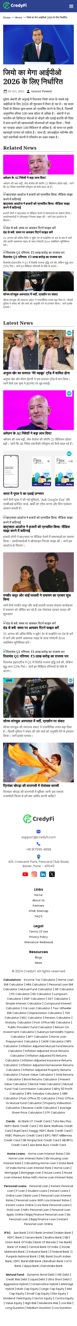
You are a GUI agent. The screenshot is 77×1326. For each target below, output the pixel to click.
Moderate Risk (48, 1303)
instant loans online (20, 1205)
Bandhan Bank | (55, 1261)
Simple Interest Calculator (24, 1003)
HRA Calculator (36, 984)
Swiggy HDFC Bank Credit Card (50, 1131)
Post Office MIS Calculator (52, 1022)
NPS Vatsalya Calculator (43, 1094)
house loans (53, 1173)
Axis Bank (20, 1233)
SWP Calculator (34, 999)
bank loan (31, 1196)
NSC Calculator (32, 1018)
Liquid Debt (37, 1279)
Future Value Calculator (37, 1075)
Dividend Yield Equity (17, 1298)
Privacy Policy (38, 937)
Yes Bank (64, 1242)
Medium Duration (39, 1308)
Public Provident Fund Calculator (30, 1027)
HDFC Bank (14, 1237)
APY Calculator (38, 1037)
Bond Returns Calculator (40, 1079)
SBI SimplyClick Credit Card (41, 1140)
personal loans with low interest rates (42, 1200)
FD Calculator (20, 994)
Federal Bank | (61, 1252)
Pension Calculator (58, 1018)
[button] (71, 6)
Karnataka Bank (52, 1266)
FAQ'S (38, 916)
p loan (21, 1191)
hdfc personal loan (36, 1210)
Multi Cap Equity (28, 1289)
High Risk (31, 1303)
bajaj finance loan (44, 1219)
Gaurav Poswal (41, 91)
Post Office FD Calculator (38, 1098)
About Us (38, 900)
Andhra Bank (53, 1237)
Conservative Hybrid (44, 1284)
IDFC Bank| (21, 1261)
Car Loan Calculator (36, 1008)
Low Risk (66, 1303)
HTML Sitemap (38, 911)
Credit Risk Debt (16, 1279)
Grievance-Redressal (38, 942)
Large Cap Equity (52, 1289)
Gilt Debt (63, 1275)
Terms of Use (38, 932)
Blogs (38, 957)
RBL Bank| (47, 1256)
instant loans (59, 1191)
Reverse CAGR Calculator (40, 1108)
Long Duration (15, 1308)
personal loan (39, 1186)
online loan (14, 1196)
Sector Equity (43, 1298)
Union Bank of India (19, 1242)
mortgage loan (31, 1173)
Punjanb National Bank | (22, 1256)
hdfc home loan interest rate (52, 1177)
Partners (38, 906)
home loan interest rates (46, 1154)
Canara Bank (33, 1237)
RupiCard (20, 1131)
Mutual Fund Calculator (36, 989)
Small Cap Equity (38, 1294)
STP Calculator (55, 1113)
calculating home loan (40, 1163)
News (18, 17)
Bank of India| (17, 1247)
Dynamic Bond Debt (41, 1275)
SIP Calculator (64, 989)
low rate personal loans (53, 1205)
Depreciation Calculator (45, 1013)
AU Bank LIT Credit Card (34, 1121)
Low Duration (62, 1308)
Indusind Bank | (39, 1252)
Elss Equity (59, 1294)
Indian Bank (63, 1233)
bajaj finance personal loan (45, 1215)
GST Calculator (58, 999)
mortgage (12, 1173)
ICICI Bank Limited (41, 1233)
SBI (66, 1237)
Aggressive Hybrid (16, 1284)
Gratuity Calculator (18, 1022)
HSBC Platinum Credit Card (23, 1135)
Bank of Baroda (45, 1242)
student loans (37, 1191)
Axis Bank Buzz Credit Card (48, 1145)
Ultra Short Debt (59, 1279)
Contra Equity (64, 1298)
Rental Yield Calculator (45, 1084)
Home (7, 17)
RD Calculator (41, 994)
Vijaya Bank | (32, 1266)
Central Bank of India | (44, 1247)
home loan (62, 1168)
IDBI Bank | (36, 1261)
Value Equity (14, 1303)
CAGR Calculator (52, 1041)
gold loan (14, 1210)
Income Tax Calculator (39, 980)
